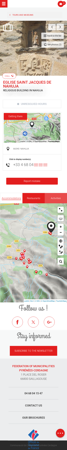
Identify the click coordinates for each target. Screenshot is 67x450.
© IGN (37, 301)
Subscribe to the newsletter (33, 350)
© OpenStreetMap (48, 301)
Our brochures (33, 417)
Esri (31, 301)
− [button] (61, 232)
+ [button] (61, 227)
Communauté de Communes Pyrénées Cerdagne (33, 445)
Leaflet (26, 301)
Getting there (15, 116)
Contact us (33, 405)
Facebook (20, 324)
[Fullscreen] (60, 210)
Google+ (51, 324)
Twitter (35, 324)
